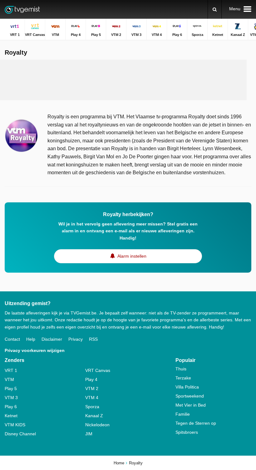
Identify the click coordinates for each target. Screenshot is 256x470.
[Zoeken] (215, 9)
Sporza (92, 406)
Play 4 (91, 379)
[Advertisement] (123, 80)
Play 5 (11, 388)
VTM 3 (11, 397)
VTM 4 (91, 397)
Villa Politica (187, 386)
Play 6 (11, 406)
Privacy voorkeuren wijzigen (35, 350)
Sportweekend (189, 395)
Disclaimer (52, 339)
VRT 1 (11, 370)
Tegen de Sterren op (195, 423)
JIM (88, 433)
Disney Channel (20, 433)
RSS (93, 339)
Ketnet (11, 415)
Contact (12, 339)
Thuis (180, 368)
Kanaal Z (94, 415)
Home (119, 463)
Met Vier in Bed (190, 405)
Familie (182, 414)
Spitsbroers (186, 432)
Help (30, 339)
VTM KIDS (15, 424)
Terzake (183, 377)
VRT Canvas (97, 370)
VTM (9, 379)
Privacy (75, 339)
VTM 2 (91, 388)
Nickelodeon (97, 424)
